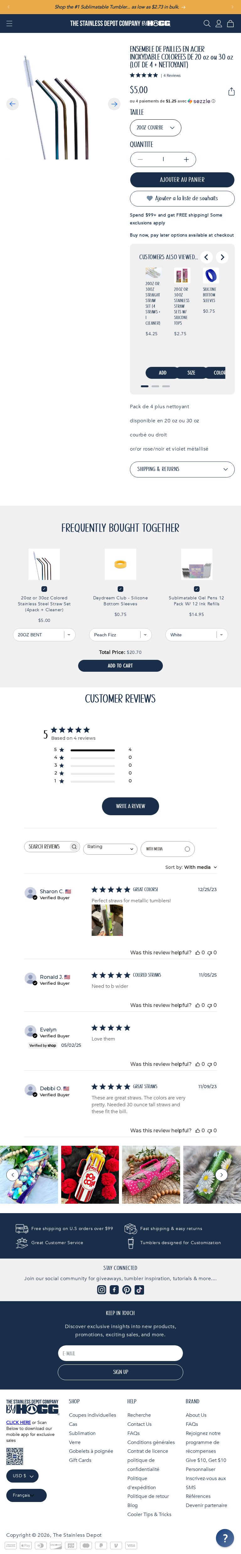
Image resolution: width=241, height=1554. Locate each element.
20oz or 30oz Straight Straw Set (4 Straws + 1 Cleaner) (153, 304)
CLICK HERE (18, 1423)
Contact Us (139, 1424)
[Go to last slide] (206, 257)
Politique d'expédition (141, 1483)
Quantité (141, 145)
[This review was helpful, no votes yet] (197, 953)
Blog (132, 1505)
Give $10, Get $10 (206, 1460)
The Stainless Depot (77, 1535)
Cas (73, 1424)
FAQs (133, 1433)
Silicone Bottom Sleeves (210, 295)
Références (198, 1496)
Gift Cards (80, 1460)
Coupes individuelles (92, 1415)
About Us (196, 1415)
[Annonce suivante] (232, 7)
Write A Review (130, 806)
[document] (63, 102)
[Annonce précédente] (8, 7)
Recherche (139, 1415)
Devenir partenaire (206, 1505)
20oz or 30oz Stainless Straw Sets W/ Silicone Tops (181, 306)
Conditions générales (151, 1442)
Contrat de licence (147, 1451)
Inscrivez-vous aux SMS (206, 1483)
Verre (75, 1442)
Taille (137, 112)
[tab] (144, 386)
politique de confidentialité (143, 1465)
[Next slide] (222, 257)
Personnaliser (200, 1469)
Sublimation (82, 1433)
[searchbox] (46, 847)
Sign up (120, 1372)
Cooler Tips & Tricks (149, 1514)
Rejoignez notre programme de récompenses (203, 1442)
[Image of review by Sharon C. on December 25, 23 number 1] (107, 920)
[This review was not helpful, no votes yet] (209, 953)
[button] (9, 23)
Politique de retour (148, 1496)
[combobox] (110, 849)
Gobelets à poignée (91, 1451)
